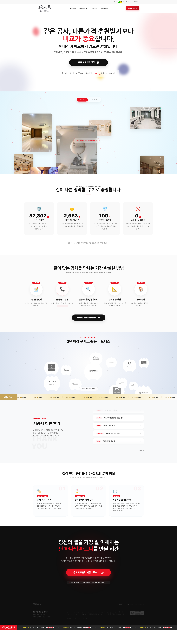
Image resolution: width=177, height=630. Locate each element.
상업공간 (82, 99)
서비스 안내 (83, 8)
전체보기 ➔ (141, 450)
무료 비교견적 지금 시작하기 (86, 572)
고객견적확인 (134, 1)
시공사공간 (104, 8)
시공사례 (73, 8)
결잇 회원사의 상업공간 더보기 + (86, 140)
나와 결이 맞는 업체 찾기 (87, 317)
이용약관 (121, 604)
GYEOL (38, 604)
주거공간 (94, 99)
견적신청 (94, 8)
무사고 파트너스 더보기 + (88, 389)
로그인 (115, 1)
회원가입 (126, 1)
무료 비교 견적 (132, 8)
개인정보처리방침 (129, 604)
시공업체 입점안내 (139, 604)
